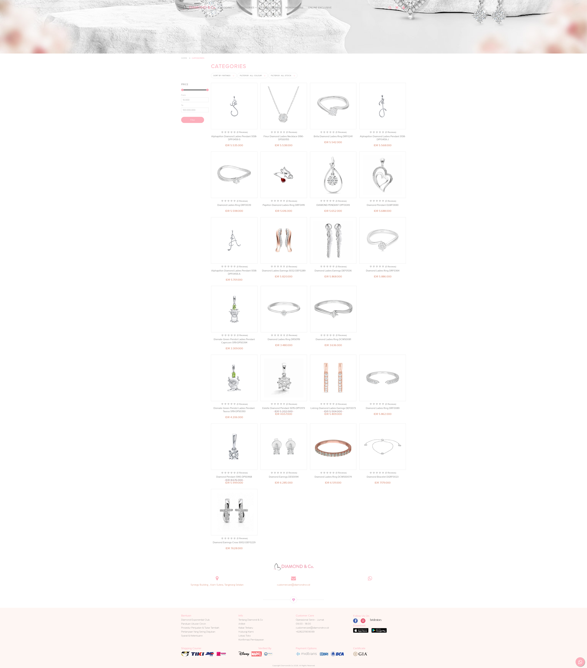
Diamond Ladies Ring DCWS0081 (333, 339)
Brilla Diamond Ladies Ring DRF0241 (333, 136)
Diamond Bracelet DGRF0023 (383, 476)
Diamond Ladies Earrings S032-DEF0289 (283, 270)
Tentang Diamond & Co (250, 619)
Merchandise (295, 7)
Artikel (241, 623)
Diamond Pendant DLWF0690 (383, 205)
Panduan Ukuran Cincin (193, 623)
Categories (247, 7)
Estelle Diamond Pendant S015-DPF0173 (283, 408)
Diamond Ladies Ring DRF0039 (234, 205)
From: (183, 95)
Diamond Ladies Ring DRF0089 (382, 408)
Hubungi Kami (246, 631)
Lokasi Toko (244, 635)
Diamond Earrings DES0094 (284, 476)
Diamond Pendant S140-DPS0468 (234, 476)
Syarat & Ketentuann (192, 635)
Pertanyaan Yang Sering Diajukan (198, 631)
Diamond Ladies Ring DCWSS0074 (333, 476)
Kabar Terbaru (245, 627)
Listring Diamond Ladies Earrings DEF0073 (333, 408)
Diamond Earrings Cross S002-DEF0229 (234, 542)
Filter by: (251, 75)
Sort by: (222, 75)
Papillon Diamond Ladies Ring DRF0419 (284, 205)
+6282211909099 (305, 631)
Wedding (226, 7)
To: (182, 105)
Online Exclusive (320, 7)
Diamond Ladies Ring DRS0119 (284, 339)
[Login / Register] (403, 7)
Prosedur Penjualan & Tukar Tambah (200, 627)
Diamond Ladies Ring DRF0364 (382, 270)
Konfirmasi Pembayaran (251, 639)
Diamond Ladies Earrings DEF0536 (333, 270)
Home (184, 58)
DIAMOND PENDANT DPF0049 (333, 205)
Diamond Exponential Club (195, 619)
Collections (270, 7)
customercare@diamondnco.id (293, 584)
